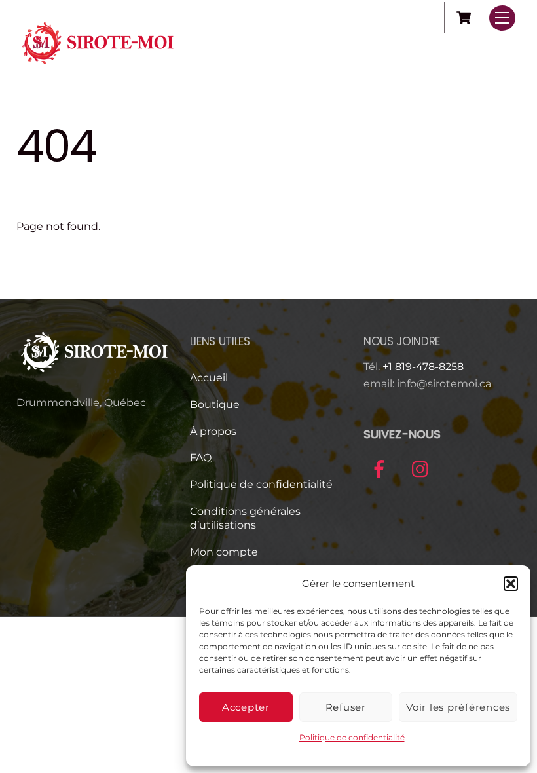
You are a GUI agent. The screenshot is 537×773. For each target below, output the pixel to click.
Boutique (215, 404)
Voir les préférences (458, 707)
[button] (510, 583)
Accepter (246, 707)
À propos (213, 431)
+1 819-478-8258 (423, 366)
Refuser (345, 707)
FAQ (201, 457)
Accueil (209, 377)
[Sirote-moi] (98, 67)
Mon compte (224, 552)
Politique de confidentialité (352, 737)
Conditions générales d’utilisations (245, 518)
